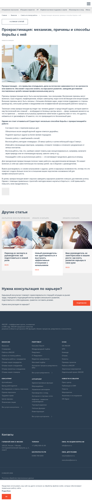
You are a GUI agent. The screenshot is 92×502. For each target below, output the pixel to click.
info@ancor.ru (67, 445)
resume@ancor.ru (68, 456)
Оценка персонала (9, 392)
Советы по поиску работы (29, 15)
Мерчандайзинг (37, 386)
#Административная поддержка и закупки (53, 10)
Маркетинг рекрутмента (40, 359)
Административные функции (42, 383)
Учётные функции (38, 408)
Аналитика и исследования (72, 395)
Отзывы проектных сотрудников (13, 369)
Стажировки (6, 349)
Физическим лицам (9, 402)
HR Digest (65, 399)
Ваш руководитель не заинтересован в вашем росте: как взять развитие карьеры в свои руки (78, 258)
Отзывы (65, 355)
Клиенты (65, 359)
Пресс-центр (66, 382)
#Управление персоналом (10, 10)
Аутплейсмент (7, 382)
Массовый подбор (38, 362)
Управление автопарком (41, 389)
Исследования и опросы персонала (15, 389)
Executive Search (38, 346)
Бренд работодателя (9, 386)
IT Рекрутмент (37, 355)
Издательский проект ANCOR (72, 372)
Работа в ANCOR (8, 352)
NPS (63, 349)
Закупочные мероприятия (71, 369)
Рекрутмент (36, 352)
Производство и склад (40, 393)
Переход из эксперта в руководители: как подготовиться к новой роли (16, 257)
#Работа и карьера (8, 40)
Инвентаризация (38, 411)
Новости (65, 389)
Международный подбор (41, 349)
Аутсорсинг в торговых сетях (42, 396)
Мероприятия (67, 392)
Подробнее (6, 491)
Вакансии (14, 15)
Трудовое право (8, 395)
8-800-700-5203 (37, 456)
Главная (4, 15)
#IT (38, 10)
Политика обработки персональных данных (18, 478)
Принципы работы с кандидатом (14, 359)
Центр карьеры (7, 399)
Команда (65, 352)
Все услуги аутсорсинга (40, 416)
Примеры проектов (69, 362)
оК (6, 496)
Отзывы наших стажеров (11, 372)
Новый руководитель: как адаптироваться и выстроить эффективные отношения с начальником (46, 259)
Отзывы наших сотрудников (12, 365)
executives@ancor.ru (69, 460)
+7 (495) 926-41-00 (39, 445)
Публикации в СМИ (69, 386)
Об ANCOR (66, 346)
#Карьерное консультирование (16, 218)
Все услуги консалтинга (10, 407)
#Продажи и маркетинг (27, 10)
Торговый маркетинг (39, 405)
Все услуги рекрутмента (40, 373)
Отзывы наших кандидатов (11, 362)
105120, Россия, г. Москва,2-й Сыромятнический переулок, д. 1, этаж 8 (15, 448)
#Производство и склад (76, 10)
